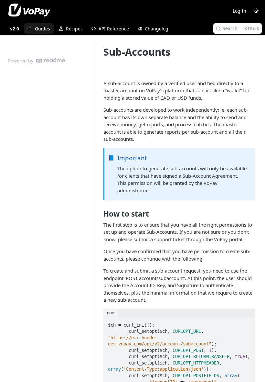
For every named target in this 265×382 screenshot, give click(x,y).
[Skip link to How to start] (99, 214)
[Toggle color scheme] (256, 11)
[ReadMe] (50, 60)
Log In (239, 11)
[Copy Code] (247, 323)
